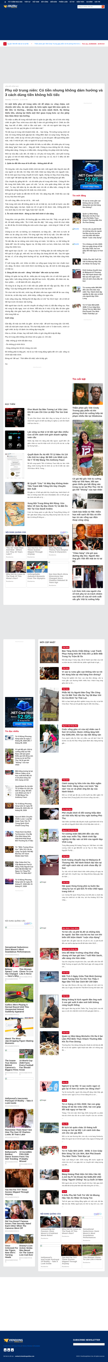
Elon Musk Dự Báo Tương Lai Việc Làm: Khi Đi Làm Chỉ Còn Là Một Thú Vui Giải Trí (48, 412)
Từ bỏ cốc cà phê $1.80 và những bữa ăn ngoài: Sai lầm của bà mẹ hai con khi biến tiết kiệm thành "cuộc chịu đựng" (92, 233)
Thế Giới (66, 647)
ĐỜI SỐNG (44, 2)
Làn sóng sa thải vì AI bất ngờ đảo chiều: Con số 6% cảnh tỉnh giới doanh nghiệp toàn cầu (48, 435)
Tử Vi (64, 1100)
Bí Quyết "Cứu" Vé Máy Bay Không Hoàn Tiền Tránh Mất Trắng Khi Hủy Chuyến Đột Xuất (48, 486)
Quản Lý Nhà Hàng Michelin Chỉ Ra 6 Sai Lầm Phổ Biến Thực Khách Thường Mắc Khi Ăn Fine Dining (92, 218)
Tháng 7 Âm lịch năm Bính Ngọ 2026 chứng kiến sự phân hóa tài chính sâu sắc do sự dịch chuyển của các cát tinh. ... (82, 1115)
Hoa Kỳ (65, 1082)
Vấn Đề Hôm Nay (12, 86)
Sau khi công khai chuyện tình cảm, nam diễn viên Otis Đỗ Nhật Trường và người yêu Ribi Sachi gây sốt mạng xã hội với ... (82, 964)
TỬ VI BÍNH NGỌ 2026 (15, 2)
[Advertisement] (54, 25)
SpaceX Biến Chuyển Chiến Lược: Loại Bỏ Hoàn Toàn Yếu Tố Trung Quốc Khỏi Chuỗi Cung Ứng (23, 821)
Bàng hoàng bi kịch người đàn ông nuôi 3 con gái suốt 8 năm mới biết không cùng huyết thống (82, 1002)
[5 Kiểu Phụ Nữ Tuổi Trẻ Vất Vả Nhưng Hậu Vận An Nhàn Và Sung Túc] (76, 261)
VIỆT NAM (35, 2)
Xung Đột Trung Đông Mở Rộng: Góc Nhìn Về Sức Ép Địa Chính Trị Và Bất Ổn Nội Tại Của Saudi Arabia (48, 506)
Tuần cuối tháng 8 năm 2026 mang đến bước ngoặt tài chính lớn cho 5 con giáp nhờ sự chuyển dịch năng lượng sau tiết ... (82, 1162)
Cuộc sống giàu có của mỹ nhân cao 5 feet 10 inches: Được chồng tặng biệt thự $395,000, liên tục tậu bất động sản (81, 732)
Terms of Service (27, 1346)
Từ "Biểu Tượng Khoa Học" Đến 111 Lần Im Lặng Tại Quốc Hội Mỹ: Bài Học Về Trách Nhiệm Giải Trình (24, 851)
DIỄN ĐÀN (53, 2)
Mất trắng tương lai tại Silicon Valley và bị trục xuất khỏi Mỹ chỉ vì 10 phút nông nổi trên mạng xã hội (24, 775)
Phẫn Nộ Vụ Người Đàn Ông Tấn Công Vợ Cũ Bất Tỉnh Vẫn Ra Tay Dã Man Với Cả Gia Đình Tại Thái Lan (81, 695)
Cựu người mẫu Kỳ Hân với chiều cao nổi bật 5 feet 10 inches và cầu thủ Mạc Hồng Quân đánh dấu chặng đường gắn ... (82, 740)
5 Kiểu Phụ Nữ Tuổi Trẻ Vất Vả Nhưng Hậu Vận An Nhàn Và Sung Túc (92, 261)
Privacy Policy (17, 1346)
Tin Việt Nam (67, 809)
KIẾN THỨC (80, 2)
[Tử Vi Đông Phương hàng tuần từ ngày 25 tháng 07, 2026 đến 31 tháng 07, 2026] (9, 881)
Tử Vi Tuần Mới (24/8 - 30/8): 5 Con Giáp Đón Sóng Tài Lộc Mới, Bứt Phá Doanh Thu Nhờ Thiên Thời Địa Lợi (92, 309)
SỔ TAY (72, 2)
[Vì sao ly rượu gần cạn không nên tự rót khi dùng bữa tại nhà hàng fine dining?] (76, 202)
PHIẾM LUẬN (63, 2)
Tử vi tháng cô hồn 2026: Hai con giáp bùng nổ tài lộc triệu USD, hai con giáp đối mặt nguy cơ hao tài (93, 248)
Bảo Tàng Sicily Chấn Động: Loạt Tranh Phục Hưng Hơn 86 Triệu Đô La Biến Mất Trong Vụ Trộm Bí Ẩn (82, 654)
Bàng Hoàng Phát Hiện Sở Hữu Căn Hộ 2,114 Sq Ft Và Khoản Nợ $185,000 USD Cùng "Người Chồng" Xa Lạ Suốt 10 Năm (82, 1177)
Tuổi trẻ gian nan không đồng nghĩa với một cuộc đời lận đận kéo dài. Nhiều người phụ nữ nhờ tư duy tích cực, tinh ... (82, 1203)
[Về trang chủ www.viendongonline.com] (10, 7)
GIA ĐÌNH (89, 2)
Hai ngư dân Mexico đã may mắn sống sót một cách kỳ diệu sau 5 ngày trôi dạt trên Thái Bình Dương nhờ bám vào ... (82, 987)
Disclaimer (37, 1346)
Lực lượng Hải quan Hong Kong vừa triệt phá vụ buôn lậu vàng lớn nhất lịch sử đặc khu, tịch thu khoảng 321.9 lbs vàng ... (82, 897)
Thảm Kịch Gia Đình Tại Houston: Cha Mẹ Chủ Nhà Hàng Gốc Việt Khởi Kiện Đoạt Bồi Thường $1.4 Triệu (24, 836)
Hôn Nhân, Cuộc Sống (71, 928)
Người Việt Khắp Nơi (70, 726)
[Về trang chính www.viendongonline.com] (5, 2)
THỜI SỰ (27, 2)
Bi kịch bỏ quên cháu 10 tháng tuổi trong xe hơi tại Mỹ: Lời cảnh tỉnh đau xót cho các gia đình (81, 1130)
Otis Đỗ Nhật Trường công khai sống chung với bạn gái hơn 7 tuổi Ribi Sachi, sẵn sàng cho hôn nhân (82, 955)
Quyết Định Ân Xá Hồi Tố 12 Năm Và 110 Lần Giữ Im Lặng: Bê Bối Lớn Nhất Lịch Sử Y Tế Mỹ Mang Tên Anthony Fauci (48, 457)
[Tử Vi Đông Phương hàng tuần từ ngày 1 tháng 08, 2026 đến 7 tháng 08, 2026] (9, 738)
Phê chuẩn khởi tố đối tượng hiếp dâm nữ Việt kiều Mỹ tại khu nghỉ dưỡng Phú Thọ (82, 815)
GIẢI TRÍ (97, 2)
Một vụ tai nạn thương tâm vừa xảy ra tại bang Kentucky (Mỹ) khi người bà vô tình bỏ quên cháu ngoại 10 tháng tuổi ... (82, 1138)
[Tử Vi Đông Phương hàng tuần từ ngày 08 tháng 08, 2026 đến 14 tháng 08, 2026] (9, 805)
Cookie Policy (7, 1346)
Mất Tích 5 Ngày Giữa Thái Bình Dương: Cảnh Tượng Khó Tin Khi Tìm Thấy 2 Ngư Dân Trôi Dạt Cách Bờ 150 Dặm (82, 979)
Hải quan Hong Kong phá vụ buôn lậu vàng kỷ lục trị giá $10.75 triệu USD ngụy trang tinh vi (82, 889)
